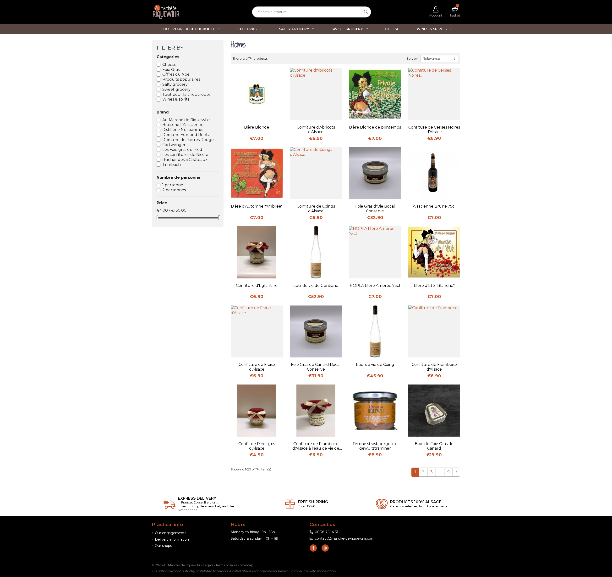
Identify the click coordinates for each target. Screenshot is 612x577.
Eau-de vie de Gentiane (315, 285)
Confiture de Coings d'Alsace (316, 208)
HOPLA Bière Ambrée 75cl (375, 285)
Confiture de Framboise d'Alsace (434, 366)
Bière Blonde (256, 127)
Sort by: (412, 58)
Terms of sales (226, 565)
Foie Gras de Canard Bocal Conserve (316, 366)
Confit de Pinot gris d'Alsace (256, 446)
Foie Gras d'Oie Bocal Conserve (375, 208)
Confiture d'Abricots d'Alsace (316, 129)
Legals (208, 565)
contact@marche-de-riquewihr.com (345, 538)
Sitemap (246, 565)
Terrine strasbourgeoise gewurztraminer (375, 446)
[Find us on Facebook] (313, 548)
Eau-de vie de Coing (375, 364)
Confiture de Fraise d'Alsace (257, 366)
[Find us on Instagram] (325, 548)
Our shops (163, 545)
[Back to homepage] (174, 12)
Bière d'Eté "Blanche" (434, 285)
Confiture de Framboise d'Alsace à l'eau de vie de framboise (315, 446)
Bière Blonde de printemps (375, 127)
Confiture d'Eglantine (257, 285)
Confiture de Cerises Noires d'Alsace (434, 129)
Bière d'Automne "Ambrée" (257, 206)
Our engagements (170, 533)
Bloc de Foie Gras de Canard (434, 446)
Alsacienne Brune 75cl (434, 206)
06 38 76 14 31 (326, 532)
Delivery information (172, 539)
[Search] (366, 11)
